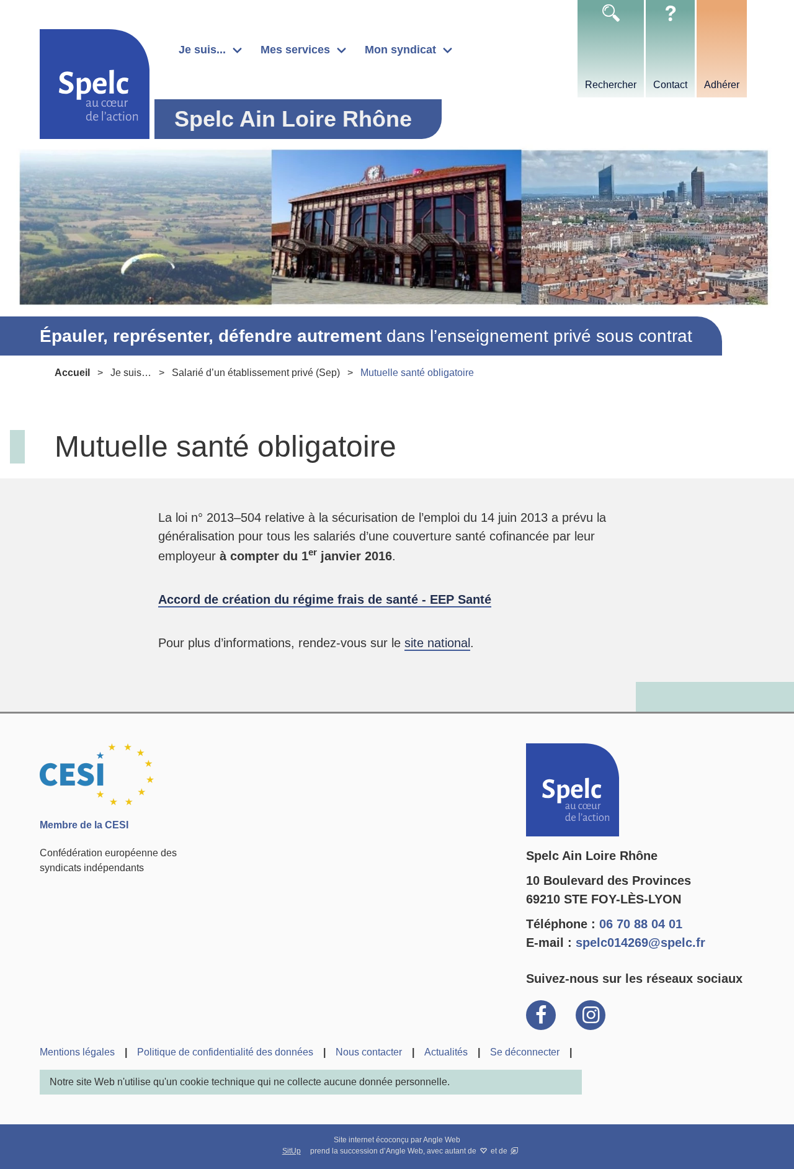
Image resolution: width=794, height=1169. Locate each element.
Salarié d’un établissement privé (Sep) (256, 372)
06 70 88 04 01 (640, 924)
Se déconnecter (525, 1052)
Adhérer (721, 84)
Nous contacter (369, 1052)
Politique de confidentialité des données (225, 1052)
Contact (670, 84)
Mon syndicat (400, 49)
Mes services (295, 49)
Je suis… (130, 372)
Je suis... (202, 49)
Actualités (446, 1052)
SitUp (291, 1151)
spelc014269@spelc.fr (640, 942)
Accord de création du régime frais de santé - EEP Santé (324, 599)
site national (437, 643)
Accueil (72, 372)
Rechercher (610, 84)
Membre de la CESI (84, 825)
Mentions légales (77, 1052)
